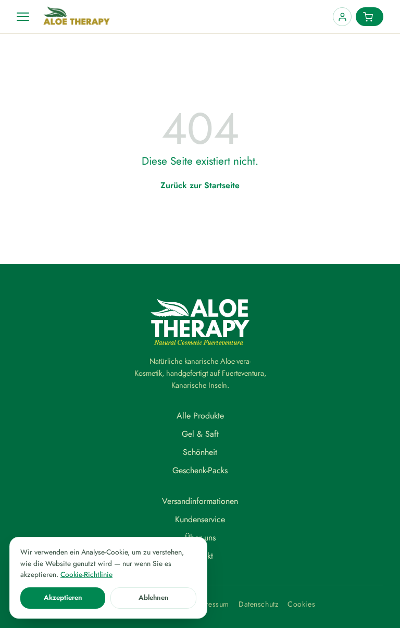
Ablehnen (154, 597)
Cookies (301, 604)
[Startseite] (184, 17)
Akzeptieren (63, 597)
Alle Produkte (200, 416)
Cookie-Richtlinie (86, 574)
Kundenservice (200, 519)
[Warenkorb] (369, 16)
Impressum (211, 604)
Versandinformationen (200, 501)
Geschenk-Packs (200, 470)
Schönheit (200, 452)
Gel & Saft (200, 434)
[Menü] (22, 16)
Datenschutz (258, 604)
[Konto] (342, 16)
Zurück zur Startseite (200, 185)
